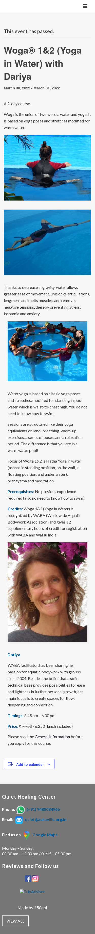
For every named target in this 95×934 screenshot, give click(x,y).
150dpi (40, 907)
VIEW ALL (15, 921)
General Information (52, 736)
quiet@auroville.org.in (45, 819)
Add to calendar (30, 764)
